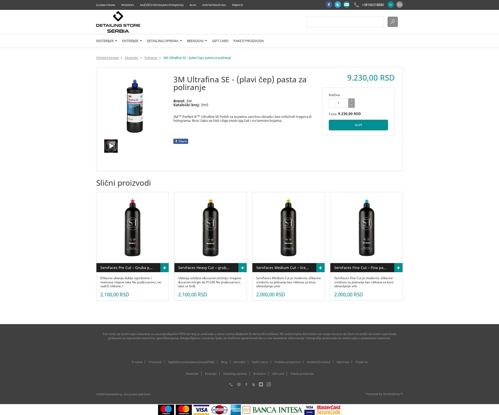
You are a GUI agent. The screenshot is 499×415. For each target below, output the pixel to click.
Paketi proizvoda (248, 41)
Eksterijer (105, 41)
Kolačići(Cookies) (318, 361)
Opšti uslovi (260, 361)
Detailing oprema (163, 41)
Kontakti (239, 361)
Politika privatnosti (287, 361)
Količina (334, 95)
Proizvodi (127, 5)
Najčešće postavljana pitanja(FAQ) (161, 5)
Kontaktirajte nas (214, 5)
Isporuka (343, 361)
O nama (137, 361)
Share (183, 141)
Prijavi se (237, 5)
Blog (193, 5)
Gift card (220, 41)
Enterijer (130, 41)
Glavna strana (105, 5)
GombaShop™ (393, 394)
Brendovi (195, 41)
